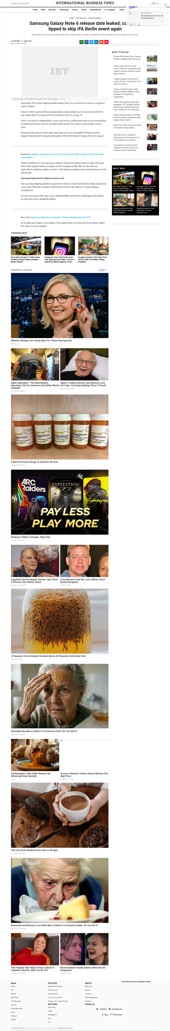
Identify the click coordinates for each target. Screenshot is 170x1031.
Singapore (52, 1015)
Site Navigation (91, 997)
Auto (13, 1012)
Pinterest (116, 1014)
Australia (52, 1007)
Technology (63, 10)
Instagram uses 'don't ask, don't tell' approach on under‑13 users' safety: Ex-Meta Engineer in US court (60, 260)
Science (75, 10)
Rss (106, 1014)
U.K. (49, 1018)
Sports (84, 10)
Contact (88, 1001)
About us (88, 986)
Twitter (102, 1009)
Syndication (53, 994)
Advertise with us (55, 986)
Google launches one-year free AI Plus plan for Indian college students (92, 259)
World (13, 994)
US (12, 990)
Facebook (116, 1009)
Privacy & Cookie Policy (58, 1001)
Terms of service (55, 997)
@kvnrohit (27, 41)
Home (35, 10)
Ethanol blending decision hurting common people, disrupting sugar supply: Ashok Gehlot (127, 117)
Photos (14, 1016)
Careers (88, 994)
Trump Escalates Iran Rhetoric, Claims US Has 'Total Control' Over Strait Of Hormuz (127, 81)
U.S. (49, 1022)
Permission (53, 990)
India (13, 986)
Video (121, 10)
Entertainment (95, 10)
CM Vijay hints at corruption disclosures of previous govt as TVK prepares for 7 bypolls (126, 137)
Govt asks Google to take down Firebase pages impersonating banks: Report (25, 259)
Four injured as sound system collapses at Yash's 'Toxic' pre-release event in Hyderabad (126, 147)
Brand (87, 990)
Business (52, 10)
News (43, 10)
